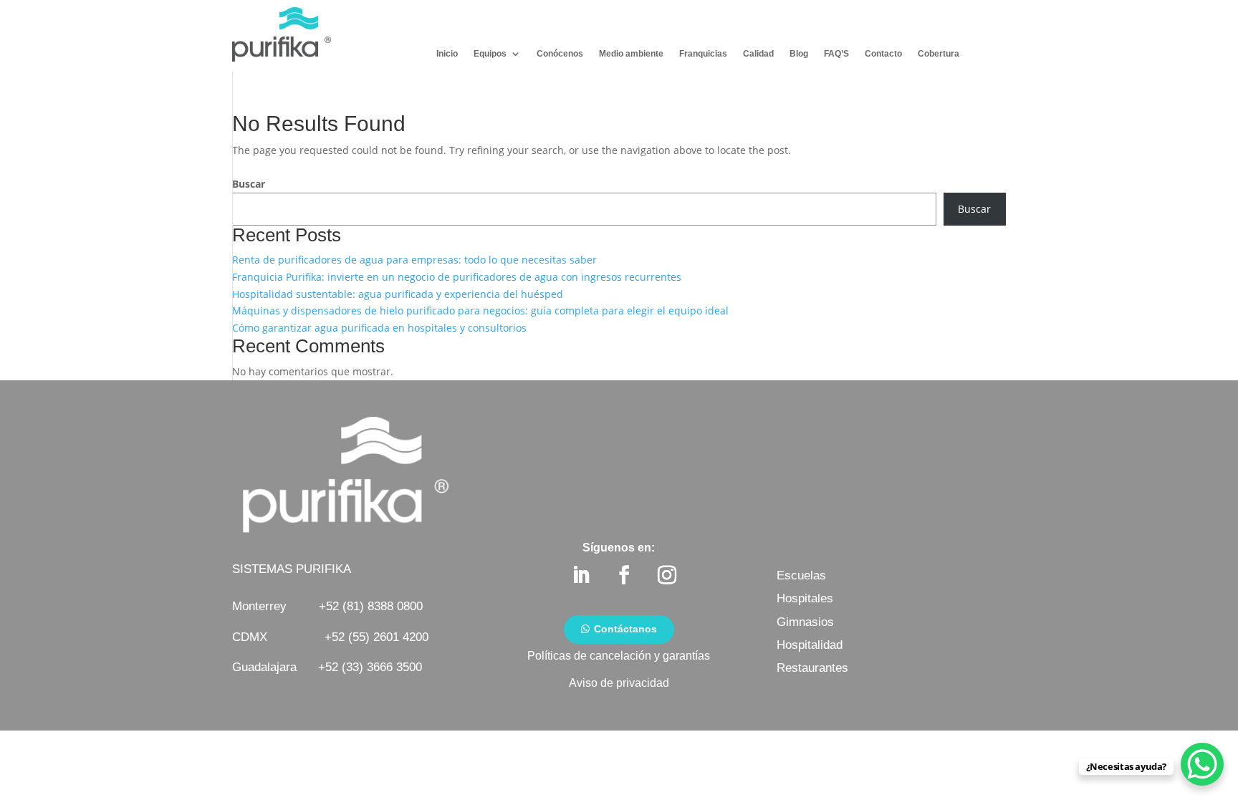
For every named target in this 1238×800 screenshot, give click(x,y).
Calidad (758, 54)
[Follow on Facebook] (624, 575)
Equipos (490, 54)
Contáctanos (625, 629)
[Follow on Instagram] (667, 575)
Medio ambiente (631, 54)
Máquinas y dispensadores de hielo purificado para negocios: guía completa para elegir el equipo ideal (480, 310)
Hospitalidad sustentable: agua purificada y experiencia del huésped (397, 294)
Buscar (248, 184)
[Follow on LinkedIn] (581, 575)
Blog (799, 54)
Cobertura (938, 54)
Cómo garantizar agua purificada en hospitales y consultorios (379, 327)
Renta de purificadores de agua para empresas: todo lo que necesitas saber (414, 259)
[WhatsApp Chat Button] (1202, 764)
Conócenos (560, 54)
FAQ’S (836, 54)
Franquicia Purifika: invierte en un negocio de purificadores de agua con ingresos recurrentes (456, 277)
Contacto (883, 54)
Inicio (447, 54)
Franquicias (703, 54)
